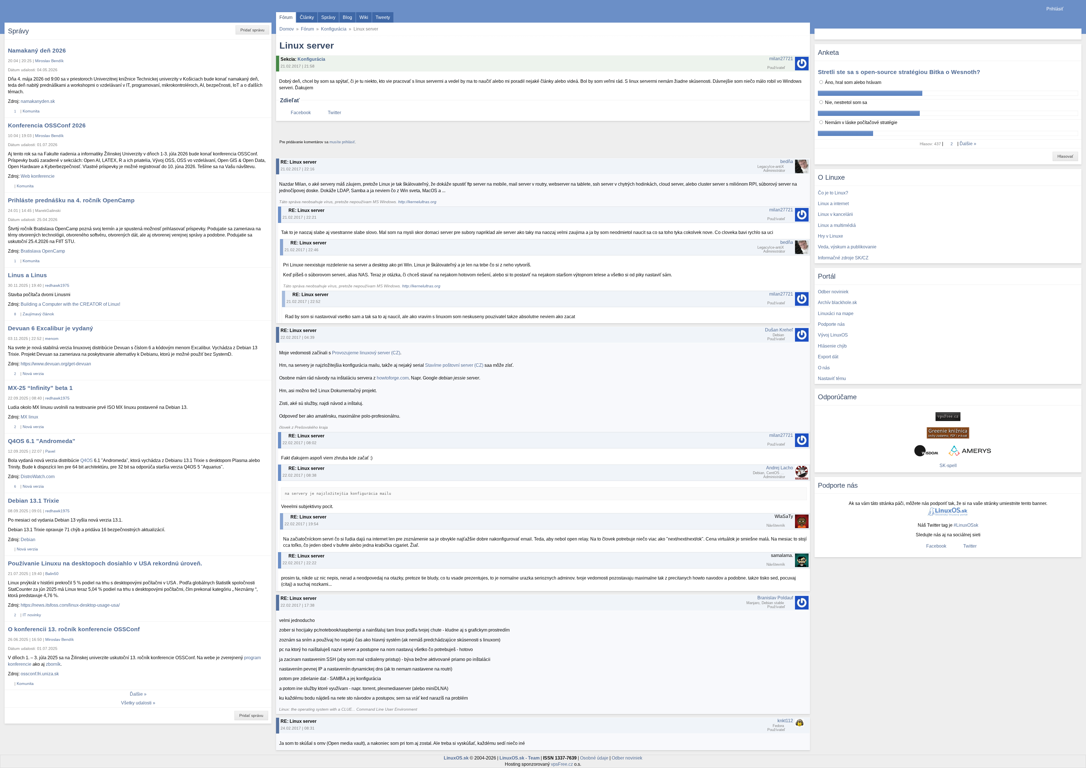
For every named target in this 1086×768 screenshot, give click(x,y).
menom (52, 338)
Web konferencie (38, 176)
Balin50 (52, 573)
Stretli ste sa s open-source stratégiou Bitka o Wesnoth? (899, 72)
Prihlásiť (1054, 8)
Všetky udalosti (136, 702)
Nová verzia (33, 373)
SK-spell (948, 465)
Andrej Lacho (779, 467)
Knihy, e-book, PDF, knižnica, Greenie (948, 433)
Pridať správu (252, 30)
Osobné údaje (594, 758)
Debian (28, 539)
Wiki (363, 17)
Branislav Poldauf (775, 597)
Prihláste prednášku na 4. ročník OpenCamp (71, 200)
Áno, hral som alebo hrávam (852, 82)
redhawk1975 (57, 285)
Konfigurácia (333, 29)
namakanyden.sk (38, 101)
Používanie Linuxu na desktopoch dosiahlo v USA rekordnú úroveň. (105, 563)
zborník (53, 664)
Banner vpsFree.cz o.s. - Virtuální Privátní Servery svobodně (948, 416)
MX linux (29, 417)
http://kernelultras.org (417, 202)
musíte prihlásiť (342, 142)
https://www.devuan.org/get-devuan (56, 363)
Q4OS (86, 460)
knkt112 (785, 720)
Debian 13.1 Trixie (33, 500)
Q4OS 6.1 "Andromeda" (41, 441)
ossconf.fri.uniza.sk (40, 673)
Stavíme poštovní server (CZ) (454, 365)
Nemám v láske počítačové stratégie (860, 122)
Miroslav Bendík (49, 60)
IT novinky (32, 615)
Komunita (31, 111)
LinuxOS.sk (37, 11)
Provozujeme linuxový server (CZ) (366, 352)
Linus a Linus (27, 275)
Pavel (50, 451)
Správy (328, 17)
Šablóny (1078, 20)
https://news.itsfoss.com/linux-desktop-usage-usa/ (70, 605)
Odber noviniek (627, 758)
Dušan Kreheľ (779, 329)
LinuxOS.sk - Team (519, 758)
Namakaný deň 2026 (37, 50)
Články (307, 17)
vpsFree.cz (562, 764)
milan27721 (781, 58)
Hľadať (1076, 34)
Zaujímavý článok (38, 314)
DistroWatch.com (38, 476)
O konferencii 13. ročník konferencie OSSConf (74, 629)
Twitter (334, 112)
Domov (286, 29)
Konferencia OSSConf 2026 (47, 125)
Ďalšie (136, 694)
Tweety (383, 17)
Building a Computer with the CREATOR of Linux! (70, 304)
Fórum (285, 17)
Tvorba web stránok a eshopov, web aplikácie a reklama (970, 450)
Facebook (301, 112)
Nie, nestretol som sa (845, 102)
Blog (347, 17)
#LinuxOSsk (966, 525)
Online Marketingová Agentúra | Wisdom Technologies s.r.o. (926, 450)
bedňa (786, 161)
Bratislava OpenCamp (43, 251)
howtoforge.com (393, 378)
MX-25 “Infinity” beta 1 (40, 388)
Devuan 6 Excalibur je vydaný (50, 328)
